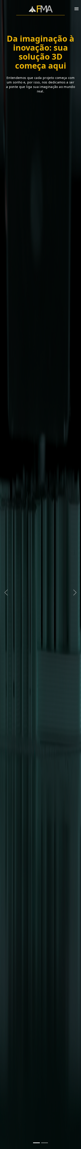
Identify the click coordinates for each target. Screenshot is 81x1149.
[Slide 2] (44, 1142)
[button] (6, 574)
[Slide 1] (36, 1142)
